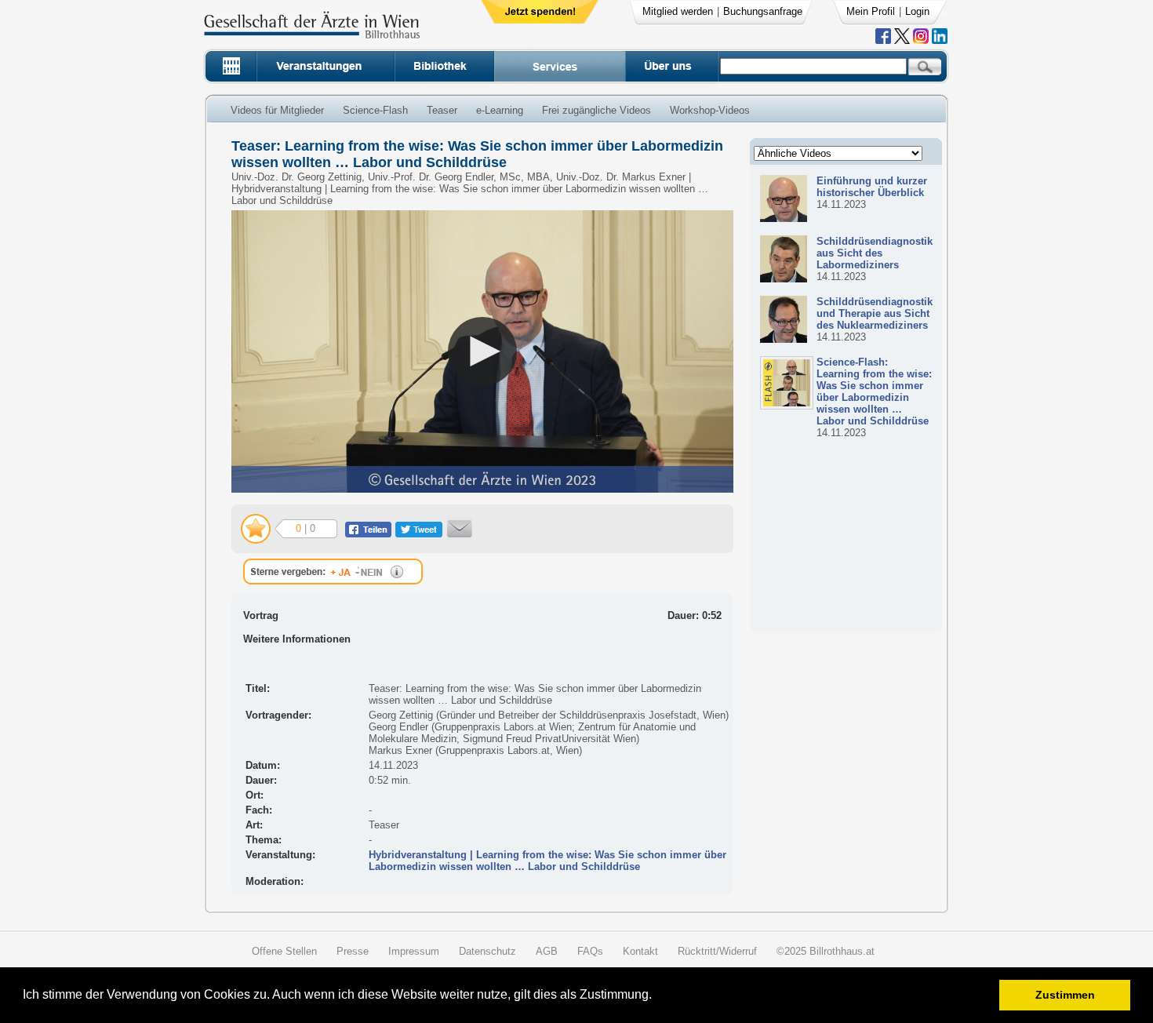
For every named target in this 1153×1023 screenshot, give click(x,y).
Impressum (413, 951)
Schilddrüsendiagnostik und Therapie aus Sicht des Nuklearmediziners (875, 313)
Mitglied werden (677, 11)
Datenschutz (487, 951)
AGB (547, 951)
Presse (352, 951)
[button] (657, 997)
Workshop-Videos (710, 110)
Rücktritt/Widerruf (717, 951)
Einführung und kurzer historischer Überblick (872, 186)
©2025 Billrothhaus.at (826, 951)
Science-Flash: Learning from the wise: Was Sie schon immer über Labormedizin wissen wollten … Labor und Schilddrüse (874, 391)
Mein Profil (870, 11)
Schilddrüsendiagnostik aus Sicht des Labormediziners (875, 253)
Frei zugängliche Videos (596, 110)
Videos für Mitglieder (277, 110)
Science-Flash (375, 110)
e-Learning (499, 110)
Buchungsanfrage (762, 11)
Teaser (442, 110)
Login (917, 11)
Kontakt (640, 951)
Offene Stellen (284, 951)
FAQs (590, 951)
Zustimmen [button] (1065, 994)
